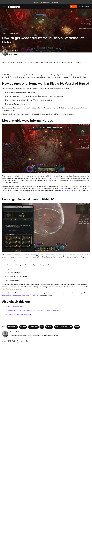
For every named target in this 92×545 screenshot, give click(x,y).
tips (42, 327)
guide (77, 327)
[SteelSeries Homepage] (14, 7)
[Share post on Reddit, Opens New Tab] (18, 341)
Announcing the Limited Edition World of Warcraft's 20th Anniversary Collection (32, 310)
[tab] (65, 6)
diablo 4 (49, 327)
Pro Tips (23, 327)
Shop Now (55, 2)
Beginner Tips (12, 327)
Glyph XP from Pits (66, 191)
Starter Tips (33, 327)
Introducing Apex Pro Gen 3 (14, 306)
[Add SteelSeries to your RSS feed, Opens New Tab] (26, 341)
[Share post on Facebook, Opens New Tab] (9, 341)
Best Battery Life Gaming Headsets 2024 (19, 314)
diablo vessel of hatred (63, 327)
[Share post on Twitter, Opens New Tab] (13, 341)
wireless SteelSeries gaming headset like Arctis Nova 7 (20, 295)
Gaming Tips (6, 33)
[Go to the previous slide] (12, 2)
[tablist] (65, 6)
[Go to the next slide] (80, 2)
